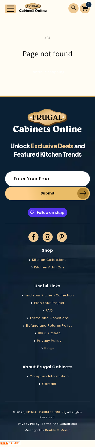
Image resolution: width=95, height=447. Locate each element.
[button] (10, 9)
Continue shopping (47, 71)
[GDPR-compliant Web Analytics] (47, 443)
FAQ (49, 310)
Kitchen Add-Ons (49, 267)
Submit (47, 193)
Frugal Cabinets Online (45, 412)
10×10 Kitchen (49, 333)
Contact (49, 383)
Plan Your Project (49, 302)
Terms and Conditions (49, 318)
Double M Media (57, 430)
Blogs (49, 348)
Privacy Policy (49, 340)
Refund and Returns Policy (49, 325)
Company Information (49, 376)
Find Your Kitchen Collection (49, 295)
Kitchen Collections (49, 259)
